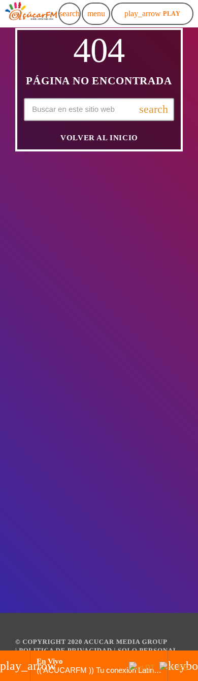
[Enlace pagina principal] (31, 13)
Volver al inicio (99, 138)
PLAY (152, 13)
